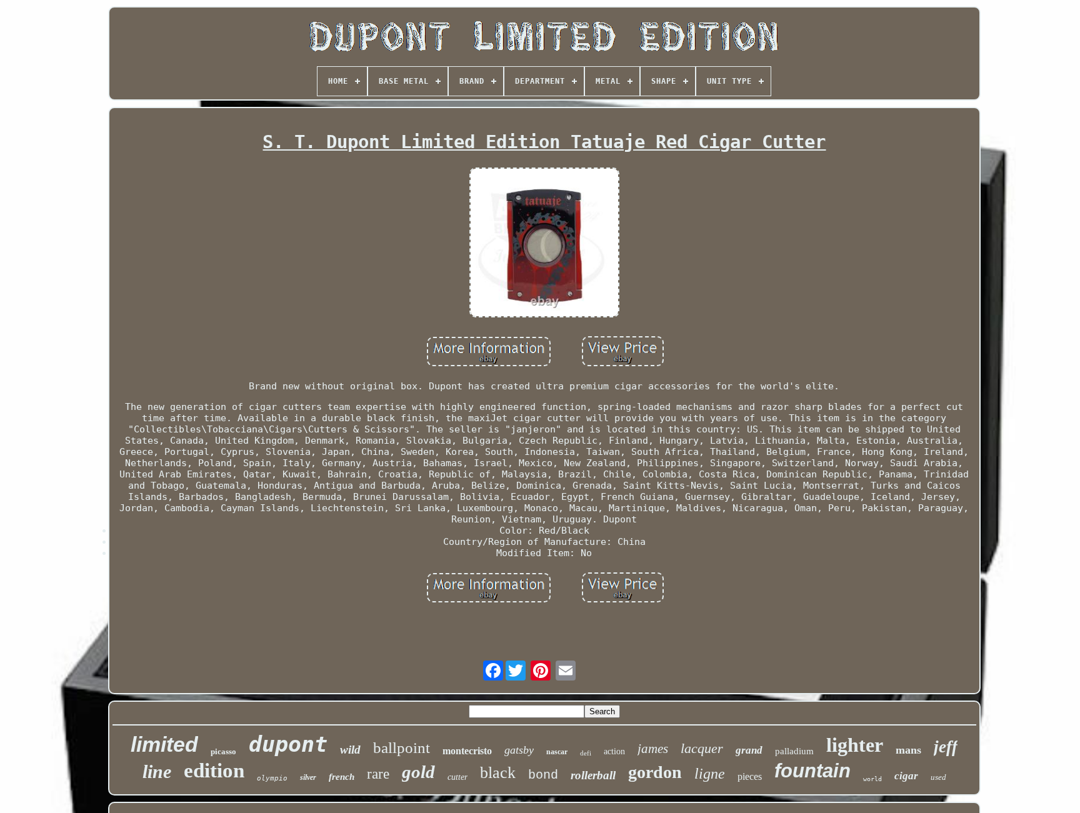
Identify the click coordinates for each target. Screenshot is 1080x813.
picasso (223, 751)
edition (214, 770)
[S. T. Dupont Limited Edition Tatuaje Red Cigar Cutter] (544, 243)
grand (749, 750)
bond (543, 775)
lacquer (702, 748)
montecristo (467, 751)
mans (908, 750)
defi (585, 753)
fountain (812, 771)
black (498, 773)
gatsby (519, 750)
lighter (854, 745)
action (614, 751)
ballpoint (401, 747)
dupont (288, 744)
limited (164, 744)
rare (378, 774)
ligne (709, 774)
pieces (750, 776)
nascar (557, 751)
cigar (906, 776)
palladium (794, 751)
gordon (655, 772)
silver (308, 777)
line (156, 771)
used (938, 777)
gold (418, 772)
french (341, 777)
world (872, 779)
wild (350, 749)
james (653, 748)
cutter (458, 777)
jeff (946, 746)
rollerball (593, 775)
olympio (272, 778)
